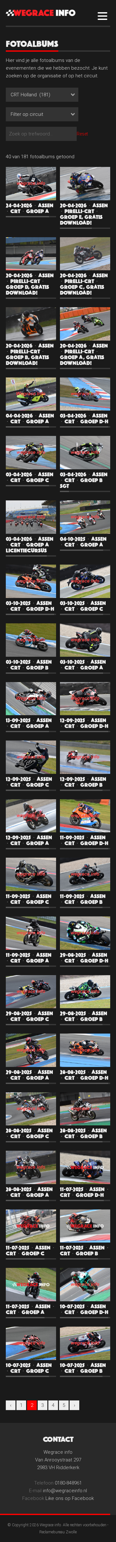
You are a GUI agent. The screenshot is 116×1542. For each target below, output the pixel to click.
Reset (82, 133)
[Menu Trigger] (102, 15)
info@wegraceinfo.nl (65, 1491)
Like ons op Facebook (69, 1498)
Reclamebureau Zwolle (58, 1532)
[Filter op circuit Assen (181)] (44, 116)
